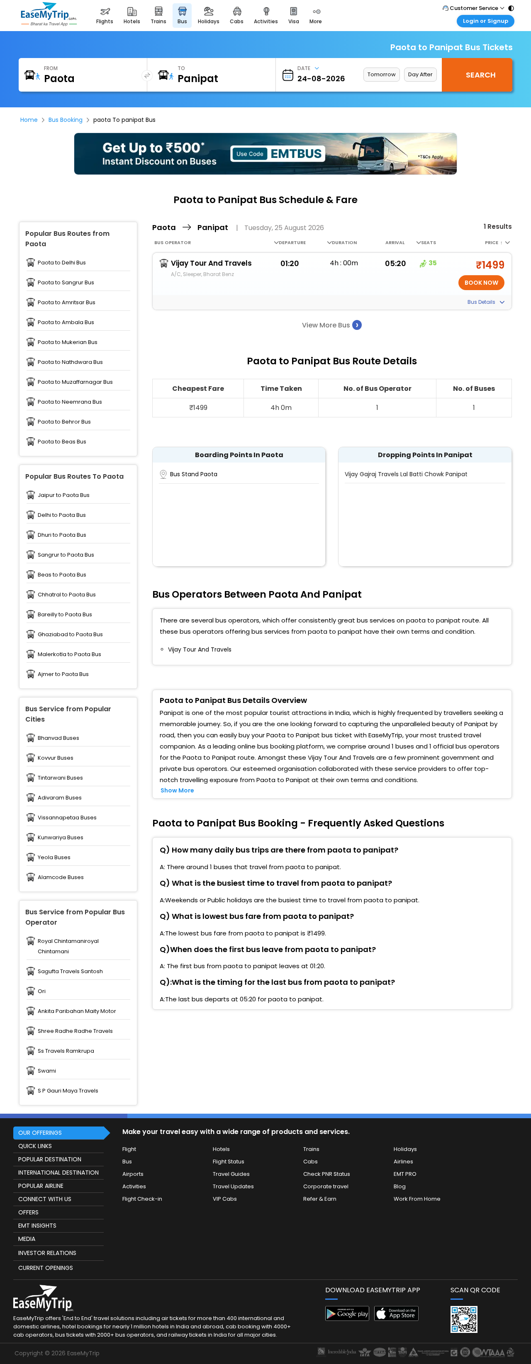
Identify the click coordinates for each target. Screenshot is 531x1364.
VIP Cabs (225, 1199)
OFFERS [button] (28, 1212)
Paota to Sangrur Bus (66, 282)
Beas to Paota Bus (62, 575)
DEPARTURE (292, 242)
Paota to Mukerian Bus (67, 342)
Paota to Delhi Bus (62, 263)
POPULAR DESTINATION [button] (49, 1159)
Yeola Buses (54, 857)
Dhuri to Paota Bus (62, 535)
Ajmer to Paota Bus (63, 674)
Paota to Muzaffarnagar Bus (75, 382)
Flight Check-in (142, 1199)
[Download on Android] (347, 1318)
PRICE (494, 242)
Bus (127, 1161)
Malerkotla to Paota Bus (69, 654)
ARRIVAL (394, 242)
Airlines (403, 1161)
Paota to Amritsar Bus (66, 302)
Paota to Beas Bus (62, 442)
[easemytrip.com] (49, 15)
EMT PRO (405, 1174)
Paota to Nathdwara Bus (70, 362)
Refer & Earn (319, 1199)
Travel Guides (231, 1174)
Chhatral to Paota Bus (67, 594)
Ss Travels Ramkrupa (66, 1051)
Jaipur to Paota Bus (64, 495)
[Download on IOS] (396, 1318)
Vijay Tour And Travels (211, 263)
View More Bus (330, 324)
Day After (420, 74)
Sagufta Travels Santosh (70, 971)
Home (29, 120)
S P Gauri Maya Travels (68, 1091)
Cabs (310, 1161)
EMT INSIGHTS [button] (37, 1225)
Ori (42, 991)
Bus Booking (66, 120)
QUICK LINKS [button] (35, 1146)
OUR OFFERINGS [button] (40, 1133)
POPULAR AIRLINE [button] (40, 1186)
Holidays (405, 1149)
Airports (133, 1174)
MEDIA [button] (26, 1239)
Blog (400, 1186)
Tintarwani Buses (60, 778)
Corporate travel (325, 1186)
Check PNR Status (326, 1174)
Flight (129, 1149)
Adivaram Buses (60, 798)
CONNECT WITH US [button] (44, 1199)
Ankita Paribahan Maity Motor (77, 1011)
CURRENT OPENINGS (45, 1268)
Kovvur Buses (55, 758)
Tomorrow (382, 74)
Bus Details (482, 301)
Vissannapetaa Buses (67, 817)
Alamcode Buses (61, 877)
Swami (47, 1071)
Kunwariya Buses (60, 837)
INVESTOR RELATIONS (47, 1253)
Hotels (221, 1149)
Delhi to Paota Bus (62, 515)
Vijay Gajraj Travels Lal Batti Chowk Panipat (406, 474)
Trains (311, 1149)
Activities (134, 1186)
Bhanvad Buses (58, 738)
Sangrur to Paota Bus (66, 555)
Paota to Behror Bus (64, 422)
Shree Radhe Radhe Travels (75, 1031)
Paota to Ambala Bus (66, 322)
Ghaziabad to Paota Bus (70, 634)
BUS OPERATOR (172, 242)
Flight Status (228, 1161)
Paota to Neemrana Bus (70, 402)
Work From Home (417, 1199)
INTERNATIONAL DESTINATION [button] (58, 1172)
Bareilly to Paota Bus (65, 614)
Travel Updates (233, 1186)
